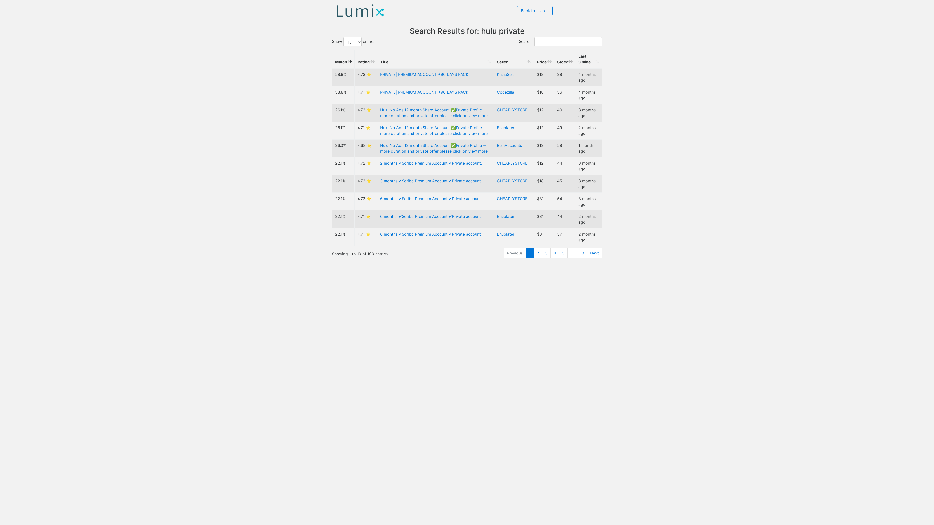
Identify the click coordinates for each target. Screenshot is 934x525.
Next (594, 253)
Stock (562, 62)
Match (341, 62)
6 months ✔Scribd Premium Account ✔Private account (430, 198)
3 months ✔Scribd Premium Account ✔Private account (430, 180)
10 (582, 253)
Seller (502, 62)
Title (384, 62)
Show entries (353, 41)
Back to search (534, 10)
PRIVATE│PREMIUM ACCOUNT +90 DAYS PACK (424, 74)
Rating (364, 62)
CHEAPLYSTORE (512, 109)
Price (542, 62)
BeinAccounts (509, 145)
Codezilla (505, 92)
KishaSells (506, 74)
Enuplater (505, 127)
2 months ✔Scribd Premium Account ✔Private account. (431, 163)
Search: (525, 41)
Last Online (584, 59)
